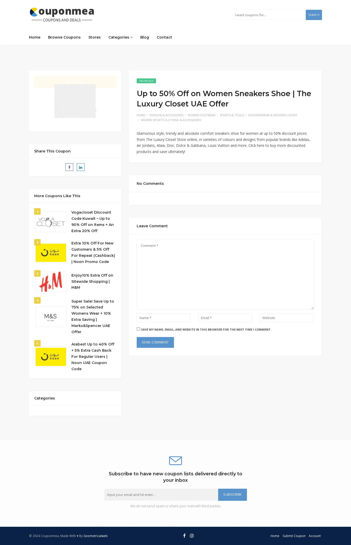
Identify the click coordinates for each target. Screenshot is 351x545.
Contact (164, 37)
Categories (119, 37)
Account (315, 536)
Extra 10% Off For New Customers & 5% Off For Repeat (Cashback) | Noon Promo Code (93, 252)
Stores (94, 37)
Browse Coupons (64, 37)
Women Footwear (201, 115)
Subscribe (232, 494)
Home (34, 37)
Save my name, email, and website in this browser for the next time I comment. (206, 329)
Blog (144, 37)
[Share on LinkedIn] (81, 167)
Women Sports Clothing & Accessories (171, 120)
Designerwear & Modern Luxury (272, 115)
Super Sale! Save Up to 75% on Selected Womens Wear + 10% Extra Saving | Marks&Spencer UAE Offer (92, 316)
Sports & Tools (232, 115)
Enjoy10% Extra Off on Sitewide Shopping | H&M (92, 281)
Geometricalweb (96, 536)
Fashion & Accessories (166, 115)
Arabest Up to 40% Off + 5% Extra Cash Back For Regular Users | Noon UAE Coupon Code (92, 356)
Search (313, 15)
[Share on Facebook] (69, 167)
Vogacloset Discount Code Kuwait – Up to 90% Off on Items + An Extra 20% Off (92, 221)
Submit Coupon (294, 536)
